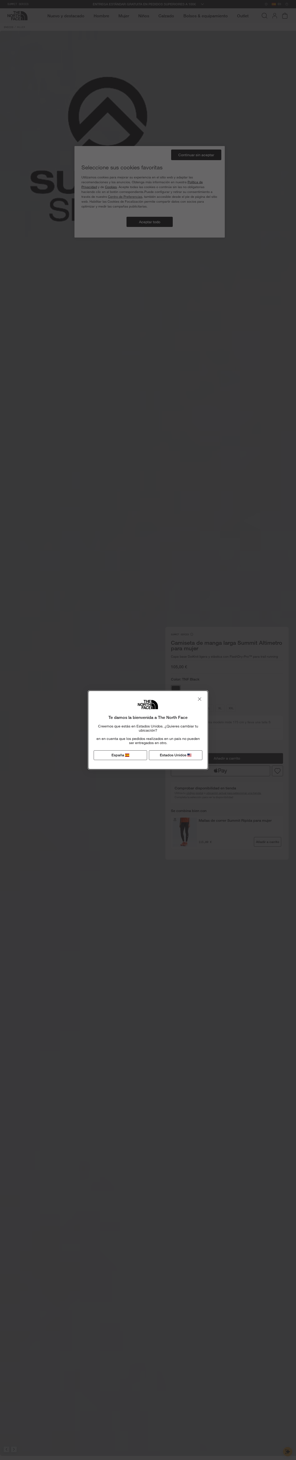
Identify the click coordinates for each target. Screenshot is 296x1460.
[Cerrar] (199, 699)
